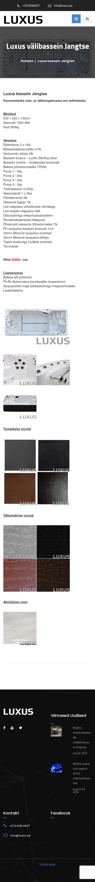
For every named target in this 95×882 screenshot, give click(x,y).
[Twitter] (23, 727)
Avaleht (27, 61)
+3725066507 (31, 6)
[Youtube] (14, 727)
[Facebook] (6, 727)
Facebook (60, 813)
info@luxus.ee (62, 6)
